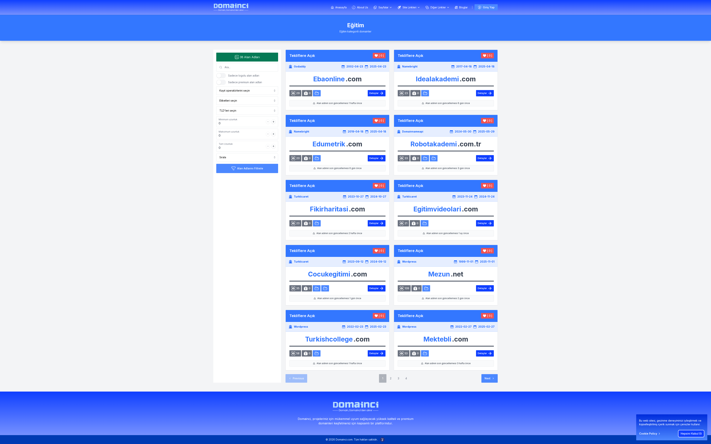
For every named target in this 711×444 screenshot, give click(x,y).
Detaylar (374, 93)
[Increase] (273, 122)
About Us (362, 7)
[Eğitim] (317, 93)
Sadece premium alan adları (245, 82)
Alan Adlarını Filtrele (250, 168)
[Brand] (230, 7)
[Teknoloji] (434, 158)
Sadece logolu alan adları (243, 75)
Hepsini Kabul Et (691, 433)
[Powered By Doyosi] (382, 440)
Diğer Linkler (438, 7)
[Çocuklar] (317, 288)
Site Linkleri (409, 7)
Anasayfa (341, 7)
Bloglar (463, 7)
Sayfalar (383, 7)
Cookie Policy (648, 433)
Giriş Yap (489, 7)
